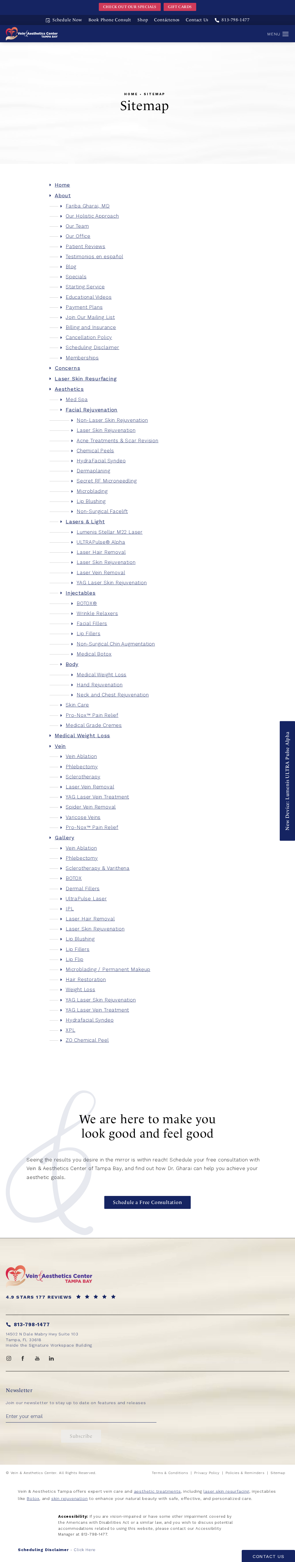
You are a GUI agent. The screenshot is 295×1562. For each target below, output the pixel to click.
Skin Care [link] (77, 705)
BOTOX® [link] (87, 603)
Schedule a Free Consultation (147, 1202)
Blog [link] (71, 266)
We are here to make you (147, 1126)
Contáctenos (166, 20)
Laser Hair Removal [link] (101, 552)
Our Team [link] (77, 226)
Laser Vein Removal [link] (101, 572)
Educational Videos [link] (88, 297)
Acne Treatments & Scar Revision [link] (117, 440)
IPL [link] (70, 909)
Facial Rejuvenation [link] (92, 410)
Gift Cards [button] (180, 7)
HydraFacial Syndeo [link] (101, 461)
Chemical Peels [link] (95, 450)
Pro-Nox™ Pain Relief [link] (92, 715)
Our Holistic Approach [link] (92, 216)
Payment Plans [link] (84, 307)
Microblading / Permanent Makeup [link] (108, 969)
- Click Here (57, 1549)
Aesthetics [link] (69, 389)
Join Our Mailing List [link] (90, 317)
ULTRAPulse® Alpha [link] (101, 542)
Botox (33, 1498)
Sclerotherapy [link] (83, 777)
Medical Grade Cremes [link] (94, 725)
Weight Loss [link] (80, 989)
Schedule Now (67, 20)
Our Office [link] (78, 236)
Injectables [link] (81, 593)
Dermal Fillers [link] (83, 888)
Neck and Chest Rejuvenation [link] (113, 695)
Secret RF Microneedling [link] (107, 481)
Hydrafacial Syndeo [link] (90, 1020)
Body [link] (72, 664)
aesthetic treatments (157, 1491)
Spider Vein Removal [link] (91, 807)
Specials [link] (76, 277)
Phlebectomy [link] (82, 766)
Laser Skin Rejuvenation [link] (106, 430)
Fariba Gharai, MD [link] (88, 206)
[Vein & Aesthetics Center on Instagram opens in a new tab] (8, 1358)
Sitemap (154, 94)
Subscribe (81, 1436)
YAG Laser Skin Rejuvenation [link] (112, 582)
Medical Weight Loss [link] (101, 674)
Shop (142, 20)
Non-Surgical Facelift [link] (102, 511)
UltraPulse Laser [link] (86, 898)
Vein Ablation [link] (81, 756)
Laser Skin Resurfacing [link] (86, 379)
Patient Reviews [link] (85, 246)
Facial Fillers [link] (92, 623)
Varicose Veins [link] (83, 817)
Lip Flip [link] (74, 959)
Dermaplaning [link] (93, 471)
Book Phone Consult (109, 20)
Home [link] (62, 185)
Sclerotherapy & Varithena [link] (98, 868)
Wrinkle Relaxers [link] (97, 613)
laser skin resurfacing (226, 1491)
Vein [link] (60, 746)
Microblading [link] (92, 491)
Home (131, 94)
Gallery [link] (64, 837)
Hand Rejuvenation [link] (100, 685)
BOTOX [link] (74, 878)
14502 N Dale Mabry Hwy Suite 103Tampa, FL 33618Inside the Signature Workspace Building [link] (49, 1339)
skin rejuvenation (69, 1498)
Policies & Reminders (245, 1473)
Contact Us (197, 20)
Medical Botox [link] (94, 654)
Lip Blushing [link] (91, 501)
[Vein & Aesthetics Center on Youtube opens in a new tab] (37, 1358)
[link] (232, 20)
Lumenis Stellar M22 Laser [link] (110, 532)
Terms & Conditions (170, 1473)
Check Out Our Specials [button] (129, 7)
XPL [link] (70, 1030)
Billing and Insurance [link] (91, 327)
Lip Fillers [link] (89, 633)
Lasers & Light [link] (85, 521)
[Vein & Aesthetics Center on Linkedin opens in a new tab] (51, 1358)
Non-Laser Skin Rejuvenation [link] (112, 420)
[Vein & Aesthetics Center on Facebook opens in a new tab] (23, 1358)
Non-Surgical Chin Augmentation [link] (116, 644)
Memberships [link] (82, 358)
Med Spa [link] (77, 399)
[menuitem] (147, 185)
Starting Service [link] (85, 287)
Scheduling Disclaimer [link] (92, 347)
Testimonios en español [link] (94, 256)
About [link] (63, 195)
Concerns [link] (67, 368)
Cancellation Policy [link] (89, 337)
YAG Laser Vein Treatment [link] (97, 797)
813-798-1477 (94, 1534)
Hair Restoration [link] (86, 979)
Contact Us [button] (268, 1556)
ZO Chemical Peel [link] (87, 1040)
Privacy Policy (207, 1473)
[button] (286, 34)
